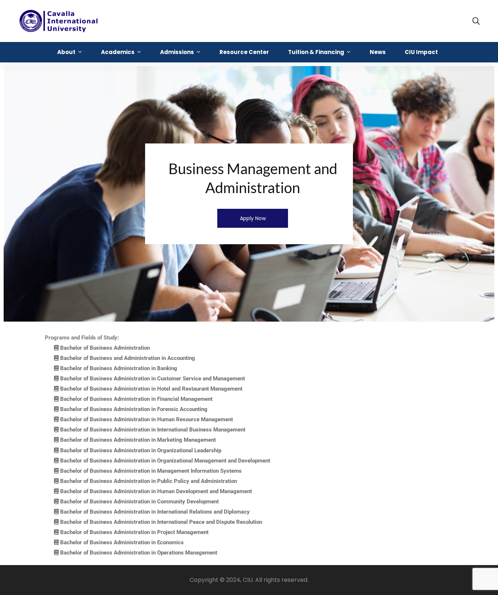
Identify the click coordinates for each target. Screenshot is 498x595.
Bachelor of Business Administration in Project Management (134, 532)
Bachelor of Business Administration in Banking (118, 368)
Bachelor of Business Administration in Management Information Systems (151, 471)
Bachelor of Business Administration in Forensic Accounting (133, 409)
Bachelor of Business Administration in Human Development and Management (156, 491)
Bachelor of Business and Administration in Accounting (127, 358)
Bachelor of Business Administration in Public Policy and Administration (148, 481)
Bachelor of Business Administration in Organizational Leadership (140, 450)
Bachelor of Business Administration (105, 348)
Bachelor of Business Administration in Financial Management (136, 399)
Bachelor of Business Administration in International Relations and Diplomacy (155, 511)
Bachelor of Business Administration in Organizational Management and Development (165, 460)
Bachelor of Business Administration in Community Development (139, 501)
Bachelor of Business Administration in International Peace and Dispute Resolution (161, 522)
